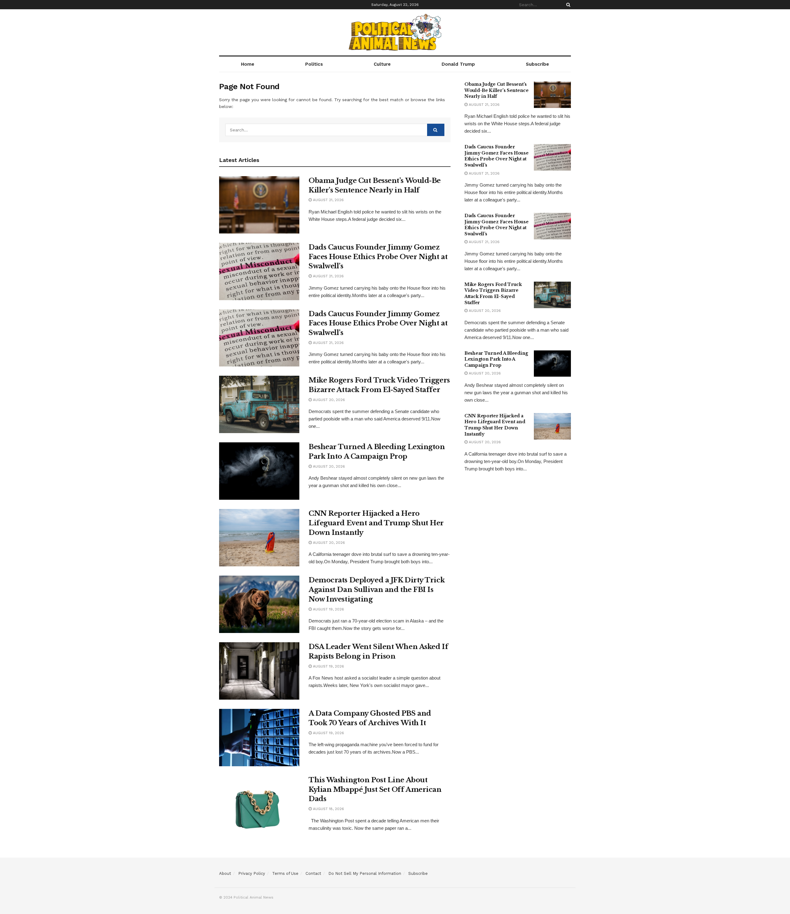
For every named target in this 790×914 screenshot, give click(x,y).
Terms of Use (285, 873)
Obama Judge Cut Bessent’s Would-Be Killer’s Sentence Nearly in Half (496, 90)
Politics (314, 64)
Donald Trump (458, 64)
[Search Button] (567, 4)
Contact (313, 873)
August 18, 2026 (328, 809)
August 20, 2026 (328, 400)
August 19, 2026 (328, 609)
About (225, 873)
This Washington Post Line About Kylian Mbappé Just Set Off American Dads (375, 789)
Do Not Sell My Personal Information (364, 873)
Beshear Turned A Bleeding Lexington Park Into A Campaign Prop (496, 359)
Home (247, 64)
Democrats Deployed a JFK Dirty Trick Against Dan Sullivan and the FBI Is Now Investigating (377, 589)
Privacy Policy (251, 873)
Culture (382, 64)
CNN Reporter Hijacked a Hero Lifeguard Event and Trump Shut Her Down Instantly (376, 523)
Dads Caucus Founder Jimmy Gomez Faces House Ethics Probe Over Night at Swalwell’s (378, 257)
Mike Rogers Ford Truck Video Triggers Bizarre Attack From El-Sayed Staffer (493, 293)
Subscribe (537, 64)
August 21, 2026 (328, 200)
